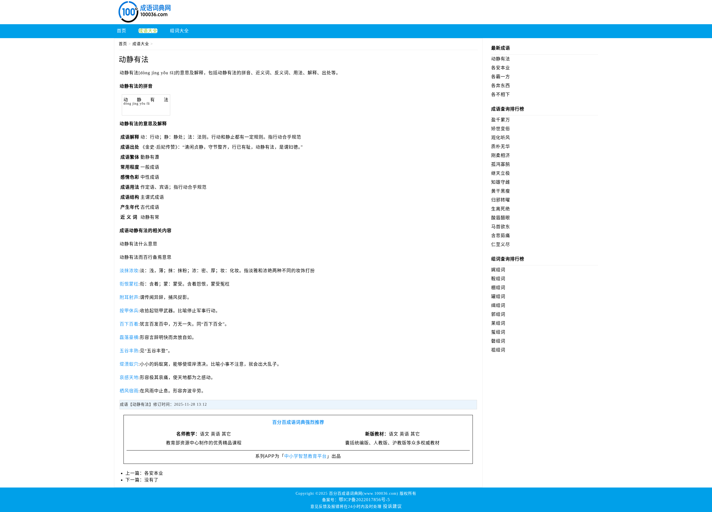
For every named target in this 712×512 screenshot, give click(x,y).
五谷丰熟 (129, 350)
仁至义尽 (500, 244)
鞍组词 (498, 278)
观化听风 (500, 137)
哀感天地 (129, 377)
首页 (123, 44)
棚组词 (498, 287)
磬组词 (498, 341)
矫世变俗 (500, 128)
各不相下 (500, 94)
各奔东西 (500, 85)
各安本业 (153, 473)
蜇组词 (498, 332)
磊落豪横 (129, 337)
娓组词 (498, 269)
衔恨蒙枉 (129, 284)
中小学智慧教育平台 (305, 456)
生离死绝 (500, 208)
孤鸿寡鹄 (500, 164)
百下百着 (129, 324)
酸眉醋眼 (500, 217)
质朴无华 (500, 146)
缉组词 (498, 305)
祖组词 (498, 350)
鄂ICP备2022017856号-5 (364, 499)
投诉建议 (392, 506)
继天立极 (500, 173)
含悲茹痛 (500, 235)
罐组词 (498, 296)
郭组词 (498, 314)
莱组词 (498, 323)
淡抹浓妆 (129, 270)
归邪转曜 (500, 200)
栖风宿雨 (129, 390)
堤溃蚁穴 (129, 364)
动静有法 (500, 58)
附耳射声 (129, 297)
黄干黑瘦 (500, 191)
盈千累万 (500, 119)
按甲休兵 (129, 310)
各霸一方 (500, 76)
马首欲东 (500, 226)
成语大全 (140, 44)
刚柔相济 (500, 155)
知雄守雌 (500, 182)
